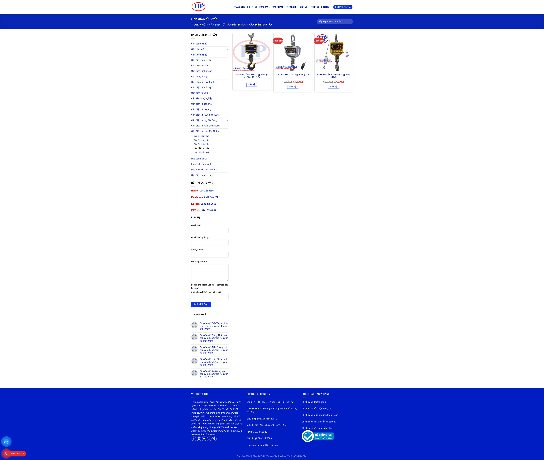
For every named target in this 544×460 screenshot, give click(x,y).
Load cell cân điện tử (201, 164)
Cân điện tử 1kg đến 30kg (204, 120)
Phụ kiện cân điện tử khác (204, 169)
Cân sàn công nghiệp (201, 98)
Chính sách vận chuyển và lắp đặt (319, 421)
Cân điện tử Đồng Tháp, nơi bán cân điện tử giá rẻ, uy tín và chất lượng (214, 338)
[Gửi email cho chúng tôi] (209, 438)
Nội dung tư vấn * (199, 261)
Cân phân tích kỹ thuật (202, 82)
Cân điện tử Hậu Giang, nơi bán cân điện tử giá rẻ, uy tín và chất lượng (214, 362)
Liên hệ (251, 85)
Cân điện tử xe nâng (201, 109)
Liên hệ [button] (292, 87)
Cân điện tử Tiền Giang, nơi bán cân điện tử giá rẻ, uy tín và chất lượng (214, 350)
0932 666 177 (211, 197)
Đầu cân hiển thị (199, 158)
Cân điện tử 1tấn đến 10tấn (227, 24)
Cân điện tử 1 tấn (201, 136)
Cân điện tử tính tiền (201, 60)
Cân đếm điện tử (199, 65)
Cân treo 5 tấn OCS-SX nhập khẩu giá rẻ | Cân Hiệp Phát (251, 75)
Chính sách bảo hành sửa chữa (317, 428)
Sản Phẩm (277, 7)
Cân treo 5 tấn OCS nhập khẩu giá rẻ (293, 74)
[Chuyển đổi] (227, 43)
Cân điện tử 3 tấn (201, 144)
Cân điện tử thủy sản (201, 71)
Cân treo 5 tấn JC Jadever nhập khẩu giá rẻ (333, 75)
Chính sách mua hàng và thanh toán (320, 415)
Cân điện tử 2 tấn (201, 140)
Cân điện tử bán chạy (202, 175)
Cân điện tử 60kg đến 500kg (205, 125)
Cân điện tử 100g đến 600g (205, 114)
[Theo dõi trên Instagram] (199, 438)
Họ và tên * (196, 225)
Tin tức (315, 7)
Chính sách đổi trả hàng (314, 402)
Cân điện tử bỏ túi (200, 93)
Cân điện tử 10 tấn (202, 152)
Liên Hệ (325, 7)
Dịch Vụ (304, 7)
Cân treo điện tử (199, 54)
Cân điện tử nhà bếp (201, 87)
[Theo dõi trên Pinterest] (214, 438)
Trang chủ (239, 7)
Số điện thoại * (198, 249)
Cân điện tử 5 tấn (201, 148)
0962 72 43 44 (209, 210)
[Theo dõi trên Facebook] (194, 438)
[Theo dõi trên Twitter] (204, 438)
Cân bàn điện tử (199, 43)
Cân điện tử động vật (201, 104)
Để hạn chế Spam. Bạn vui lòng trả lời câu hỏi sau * (209, 286)
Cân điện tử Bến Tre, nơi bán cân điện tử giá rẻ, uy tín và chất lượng (214, 326)
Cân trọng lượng (199, 76)
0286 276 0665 (208, 204)
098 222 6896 (207, 190)
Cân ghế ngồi (197, 49)
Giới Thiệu (252, 7)
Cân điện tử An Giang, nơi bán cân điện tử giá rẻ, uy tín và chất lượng (214, 374)
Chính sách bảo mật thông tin (316, 408)
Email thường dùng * (200, 237)
